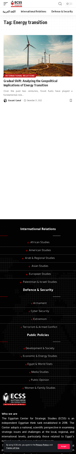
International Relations (20, 76)
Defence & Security (38, 290)
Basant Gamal (14, 100)
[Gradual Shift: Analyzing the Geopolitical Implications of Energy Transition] (38, 55)
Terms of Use (12, 448)
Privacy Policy (42, 445)
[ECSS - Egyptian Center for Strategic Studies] (16, 3)
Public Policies (38, 335)
